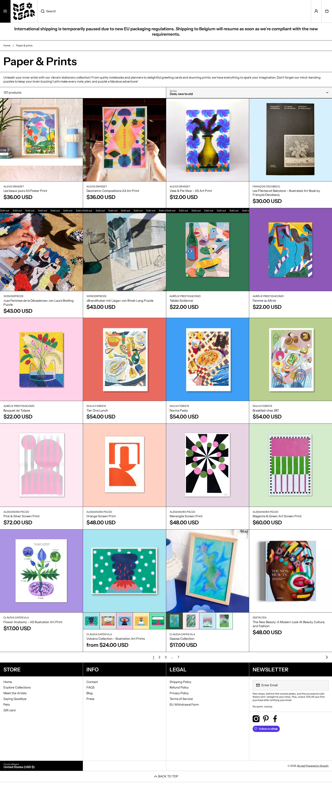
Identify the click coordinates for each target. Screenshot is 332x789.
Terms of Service (181, 699)
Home (6, 45)
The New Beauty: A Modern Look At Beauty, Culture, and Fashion (289, 624)
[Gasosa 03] (207, 620)
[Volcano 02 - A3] (108, 620)
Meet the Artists (14, 693)
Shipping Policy (180, 682)
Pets (6, 704)
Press (90, 699)
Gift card (9, 710)
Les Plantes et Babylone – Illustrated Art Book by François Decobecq (286, 193)
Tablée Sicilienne (181, 300)
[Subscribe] (324, 685)
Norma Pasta (179, 410)
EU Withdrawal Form (184, 704)
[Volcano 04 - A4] (141, 620)
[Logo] (24, 11)
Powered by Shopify (317, 765)
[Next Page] (326, 657)
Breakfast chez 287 (266, 410)
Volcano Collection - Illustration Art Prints (115, 638)
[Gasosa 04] (224, 620)
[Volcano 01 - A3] (91, 620)
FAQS (90, 687)
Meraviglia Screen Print (186, 516)
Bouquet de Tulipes (16, 410)
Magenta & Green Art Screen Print (277, 516)
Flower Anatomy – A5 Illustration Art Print (32, 622)
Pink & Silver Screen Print (21, 516)
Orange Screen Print (101, 516)
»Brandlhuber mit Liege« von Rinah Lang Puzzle (119, 300)
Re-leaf (301, 765)
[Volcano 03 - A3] (124, 620)
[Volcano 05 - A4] (157, 620)
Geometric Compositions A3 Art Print (112, 191)
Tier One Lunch (97, 410)
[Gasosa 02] (191, 620)
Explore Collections (17, 687)
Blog (89, 693)
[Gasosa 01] (174, 620)
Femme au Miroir (264, 300)
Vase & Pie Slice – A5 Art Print (191, 191)
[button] (327, 11)
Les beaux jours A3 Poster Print (25, 191)
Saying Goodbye (14, 699)
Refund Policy (179, 687)
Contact (92, 682)
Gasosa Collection (182, 638)
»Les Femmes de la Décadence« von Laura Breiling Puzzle (38, 302)
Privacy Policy (179, 693)
